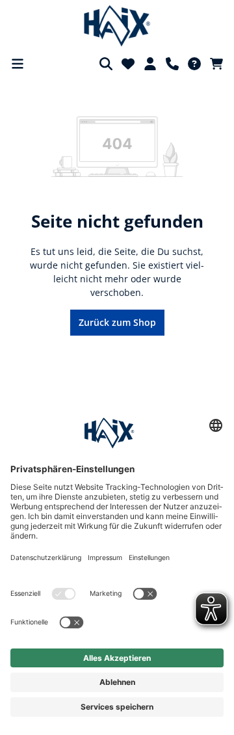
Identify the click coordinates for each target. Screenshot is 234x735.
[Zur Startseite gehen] (117, 26)
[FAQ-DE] (194, 64)
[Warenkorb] (216, 64)
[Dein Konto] (150, 64)
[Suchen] (106, 64)
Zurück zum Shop (117, 322)
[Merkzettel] (128, 64)
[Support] (172, 64)
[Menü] (17, 64)
